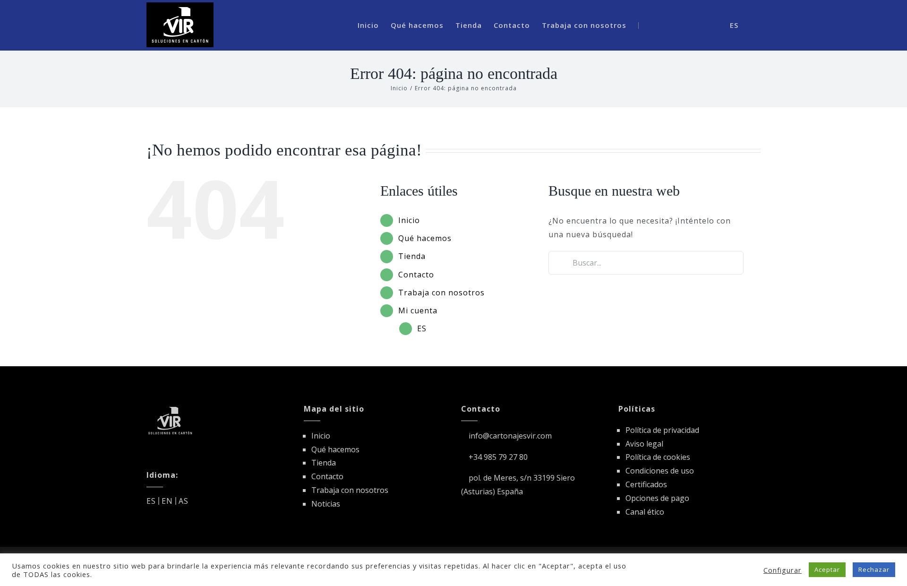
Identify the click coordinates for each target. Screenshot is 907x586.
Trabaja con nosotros (441, 292)
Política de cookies (657, 457)
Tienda (412, 256)
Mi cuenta (417, 310)
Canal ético (644, 512)
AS (183, 501)
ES (422, 328)
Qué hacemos (425, 238)
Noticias (325, 504)
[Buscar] (696, 25)
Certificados (646, 484)
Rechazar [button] (874, 569)
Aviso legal (644, 444)
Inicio (409, 220)
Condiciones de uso (659, 470)
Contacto (416, 274)
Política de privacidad (662, 430)
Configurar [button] (782, 570)
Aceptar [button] (827, 569)
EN (167, 501)
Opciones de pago (657, 498)
